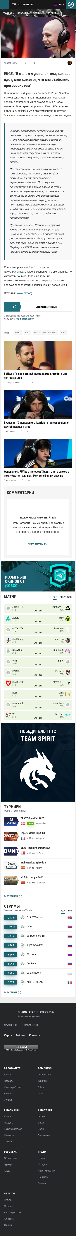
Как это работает (13, 1087)
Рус (70, 911)
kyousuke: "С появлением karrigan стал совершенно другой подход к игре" (36, 425)
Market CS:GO (31, 1025)
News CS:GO (10, 1025)
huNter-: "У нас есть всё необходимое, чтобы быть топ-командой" (36, 376)
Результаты (66, 597)
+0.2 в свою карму (24, 319)
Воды (41, 1129)
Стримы (38, 13)
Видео (41, 1123)
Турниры (53, 13)
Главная (7, 13)
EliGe (17, 333)
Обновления (44, 1075)
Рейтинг (20, 1035)
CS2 (63, 333)
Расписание (44, 1135)
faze (27, 333)
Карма (8, 1035)
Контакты (35, 1035)
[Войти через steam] (71, 4)
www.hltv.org (24, 293)
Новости (23, 13)
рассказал (18, 272)
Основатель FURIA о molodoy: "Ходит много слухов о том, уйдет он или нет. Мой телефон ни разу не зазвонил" (36, 473)
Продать (8, 1081)
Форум (41, 1117)
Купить (7, 1075)
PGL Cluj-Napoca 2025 (45, 333)
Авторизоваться (38, 543)
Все (55, 597)
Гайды (41, 1087)
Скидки (8, 1100)
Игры (40, 1094)
